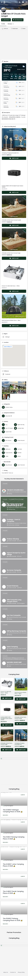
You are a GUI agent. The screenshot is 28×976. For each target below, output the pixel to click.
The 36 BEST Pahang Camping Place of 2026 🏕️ (12, 919)
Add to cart (15, 158)
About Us (5, 972)
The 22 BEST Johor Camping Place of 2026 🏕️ (13, 865)
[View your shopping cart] (23, 2)
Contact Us (13, 972)
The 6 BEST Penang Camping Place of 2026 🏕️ (13, 838)
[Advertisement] (14, 45)
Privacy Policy (21, 972)
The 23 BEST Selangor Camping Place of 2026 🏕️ (12, 811)
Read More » (5, 815)
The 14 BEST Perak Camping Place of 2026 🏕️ (13, 892)
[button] (6, 76)
